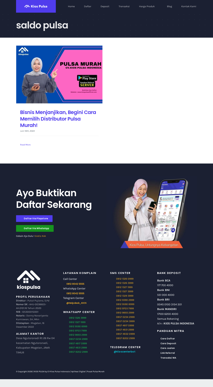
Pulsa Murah (98, 371)
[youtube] (180, 371)
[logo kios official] (28, 271)
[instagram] (185, 371)
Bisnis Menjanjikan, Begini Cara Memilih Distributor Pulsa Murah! (58, 119)
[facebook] (169, 371)
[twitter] (174, 371)
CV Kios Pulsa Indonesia (58, 371)
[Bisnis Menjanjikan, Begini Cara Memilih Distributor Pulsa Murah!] (59, 74)
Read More (25, 144)
